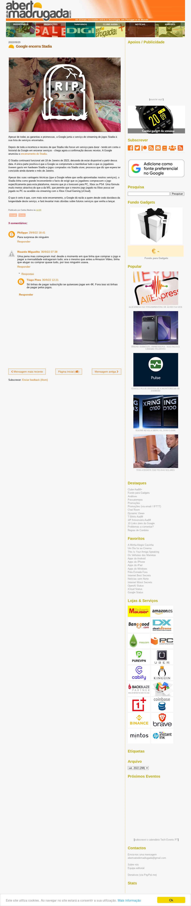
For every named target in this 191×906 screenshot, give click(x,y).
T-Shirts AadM (135, 516)
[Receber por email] (158, 148)
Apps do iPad (135, 565)
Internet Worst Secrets (140, 582)
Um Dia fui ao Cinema (139, 548)
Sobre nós (133, 864)
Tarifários (80, 24)
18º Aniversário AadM (139, 520)
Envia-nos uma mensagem (142, 854)
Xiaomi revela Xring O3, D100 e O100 (155, 430)
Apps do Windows (137, 568)
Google (13, 215)
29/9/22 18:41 (37, 232)
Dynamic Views (136, 513)
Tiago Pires (34, 279)
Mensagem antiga (106, 371)
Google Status (135, 592)
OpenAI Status (136, 585)
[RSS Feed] (151, 148)
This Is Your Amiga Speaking (143, 551)
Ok (171, 900)
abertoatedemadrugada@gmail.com (147, 858)
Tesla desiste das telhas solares (155, 470)
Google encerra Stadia (34, 46)
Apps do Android (136, 558)
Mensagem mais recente (28, 371)
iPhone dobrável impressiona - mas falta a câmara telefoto (155, 348)
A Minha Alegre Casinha (141, 545)
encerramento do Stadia (34, 153)
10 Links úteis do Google (141, 523)
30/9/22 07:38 (49, 251)
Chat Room (134, 509)
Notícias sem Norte (138, 578)
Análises (170, 24)
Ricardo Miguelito (28, 251)
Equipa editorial (136, 868)
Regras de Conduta (138, 530)
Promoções (50, 24)
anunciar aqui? (156, 99)
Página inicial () (68, 371)
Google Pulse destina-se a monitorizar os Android (155, 389)
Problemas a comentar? (141, 526)
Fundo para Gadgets (139, 492)
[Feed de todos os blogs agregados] (180, 148)
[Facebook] (130, 148)
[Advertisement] (156, 70)
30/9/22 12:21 (50, 279)
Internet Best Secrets (139, 575)
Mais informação (129, 900)
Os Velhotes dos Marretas (142, 555)
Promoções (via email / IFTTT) (144, 506)
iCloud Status (135, 589)
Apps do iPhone (136, 561)
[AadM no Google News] (164, 148)
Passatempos (20, 24)
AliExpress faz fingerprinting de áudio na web (155, 307)
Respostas (27, 273)
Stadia (22, 215)
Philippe (22, 232)
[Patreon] (144, 148)
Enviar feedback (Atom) (35, 379)
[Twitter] (137, 148)
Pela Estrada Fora (137, 572)
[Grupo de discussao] (172, 148)
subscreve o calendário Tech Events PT (156, 839)
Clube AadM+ (110, 24)
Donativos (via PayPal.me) (142, 874)
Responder (23, 241)
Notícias (140, 24)
